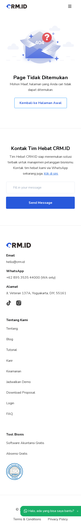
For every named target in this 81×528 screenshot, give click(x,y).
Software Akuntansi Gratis (25, 443)
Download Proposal (20, 392)
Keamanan (13, 371)
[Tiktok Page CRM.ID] (8, 303)
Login (10, 403)
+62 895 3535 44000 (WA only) (31, 277)
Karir (9, 360)
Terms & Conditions (27, 519)
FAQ (9, 414)
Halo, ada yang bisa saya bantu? (50, 511)
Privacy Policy (58, 519)
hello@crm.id (15, 262)
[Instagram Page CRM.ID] (18, 303)
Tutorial (11, 350)
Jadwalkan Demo (18, 382)
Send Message (40, 202)
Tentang (12, 328)
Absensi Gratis (16, 453)
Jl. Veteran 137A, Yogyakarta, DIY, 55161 (36, 293)
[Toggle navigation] (70, 6)
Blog (9, 339)
